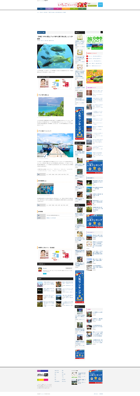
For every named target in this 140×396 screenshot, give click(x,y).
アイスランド (49, 305)
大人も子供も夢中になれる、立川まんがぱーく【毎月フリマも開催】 (79, 239)
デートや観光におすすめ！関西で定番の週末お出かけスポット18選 (67, 303)
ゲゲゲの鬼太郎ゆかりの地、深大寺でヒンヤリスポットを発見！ (79, 226)
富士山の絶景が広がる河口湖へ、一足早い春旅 (98, 188)
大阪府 (80, 377)
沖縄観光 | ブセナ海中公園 (51, 217)
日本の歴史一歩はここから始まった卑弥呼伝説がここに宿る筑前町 (79, 264)
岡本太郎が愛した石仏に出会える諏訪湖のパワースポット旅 (98, 182)
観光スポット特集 (43, 12)
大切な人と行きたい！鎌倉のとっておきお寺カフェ (79, 165)
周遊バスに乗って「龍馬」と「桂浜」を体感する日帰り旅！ (98, 260)
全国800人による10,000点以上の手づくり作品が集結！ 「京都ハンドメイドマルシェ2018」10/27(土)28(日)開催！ (79, 74)
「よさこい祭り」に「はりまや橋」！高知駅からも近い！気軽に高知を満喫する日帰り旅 (98, 253)
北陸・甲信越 (57, 372)
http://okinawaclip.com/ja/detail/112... (44, 158)
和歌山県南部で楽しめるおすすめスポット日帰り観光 (79, 329)
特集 (74, 8)
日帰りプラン (81, 331)
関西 (66, 305)
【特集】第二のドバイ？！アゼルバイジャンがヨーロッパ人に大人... (98, 120)
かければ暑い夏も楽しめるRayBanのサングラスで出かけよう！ (97, 326)
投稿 (82, 8)
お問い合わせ (64, 381)
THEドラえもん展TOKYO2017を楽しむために (79, 100)
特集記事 (95, 124)
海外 (57, 8)
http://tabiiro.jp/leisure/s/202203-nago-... (44, 117)
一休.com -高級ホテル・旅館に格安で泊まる (95, 63)
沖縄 (46, 12)
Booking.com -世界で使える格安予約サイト (95, 58)
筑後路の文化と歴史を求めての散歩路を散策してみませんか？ (79, 251)
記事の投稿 (63, 379)
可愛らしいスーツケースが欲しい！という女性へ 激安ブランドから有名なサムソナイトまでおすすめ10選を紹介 (98, 334)
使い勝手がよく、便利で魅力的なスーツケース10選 (98, 319)
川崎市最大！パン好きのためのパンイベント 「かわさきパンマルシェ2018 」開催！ (79, 43)
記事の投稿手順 (57, 381)
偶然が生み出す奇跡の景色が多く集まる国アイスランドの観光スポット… (48, 303)
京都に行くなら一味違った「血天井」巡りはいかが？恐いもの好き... (98, 92)
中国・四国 (63, 374)
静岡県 (67, 285)
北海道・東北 (57, 370)
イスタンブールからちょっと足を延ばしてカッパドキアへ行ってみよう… (67, 289)
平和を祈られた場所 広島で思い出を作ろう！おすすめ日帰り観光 (98, 236)
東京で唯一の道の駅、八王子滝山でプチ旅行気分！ (79, 214)
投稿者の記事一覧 (68, 268)
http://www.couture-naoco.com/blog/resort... (45, 195)
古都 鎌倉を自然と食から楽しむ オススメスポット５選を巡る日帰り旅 (98, 208)
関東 (62, 370)
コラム (66, 8)
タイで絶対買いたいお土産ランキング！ (79, 88)
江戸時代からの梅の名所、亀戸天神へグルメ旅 (98, 195)
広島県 (94, 156)
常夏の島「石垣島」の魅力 (82, 380)
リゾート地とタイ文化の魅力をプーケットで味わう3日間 (79, 316)
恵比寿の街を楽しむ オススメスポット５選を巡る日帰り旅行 (98, 202)
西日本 (49, 8)
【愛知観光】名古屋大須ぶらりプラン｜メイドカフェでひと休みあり (79, 342)
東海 (62, 372)
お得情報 (80, 90)
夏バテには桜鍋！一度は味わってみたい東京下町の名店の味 (79, 153)
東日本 (41, 8)
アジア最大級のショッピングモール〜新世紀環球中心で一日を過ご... (98, 112)
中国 (94, 116)
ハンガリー (49, 297)
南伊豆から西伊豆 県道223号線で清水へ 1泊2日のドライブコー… (67, 283)
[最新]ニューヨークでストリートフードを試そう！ (79, 176)
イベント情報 (81, 46)
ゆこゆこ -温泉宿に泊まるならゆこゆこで (94, 65)
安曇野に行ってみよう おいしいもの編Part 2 (79, 188)
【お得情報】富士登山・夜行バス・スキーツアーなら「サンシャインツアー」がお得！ (98, 341)
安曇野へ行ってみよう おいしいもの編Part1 (79, 199)
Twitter (45, 273)
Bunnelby (52, 40)
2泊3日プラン (81, 319)
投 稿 (100, 4)
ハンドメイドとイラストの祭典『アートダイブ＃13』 (82, 373)
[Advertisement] (70, 23)
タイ (82, 90)
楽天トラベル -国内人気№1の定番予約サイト (95, 56)
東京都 (93, 108)
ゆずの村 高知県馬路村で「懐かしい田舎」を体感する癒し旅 (98, 267)
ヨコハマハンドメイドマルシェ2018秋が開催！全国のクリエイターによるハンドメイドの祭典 (79, 58)
